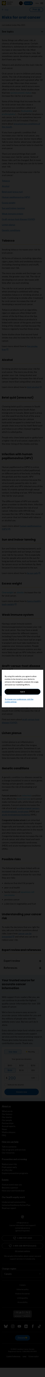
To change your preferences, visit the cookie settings (19, 700)
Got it (22, 692)
